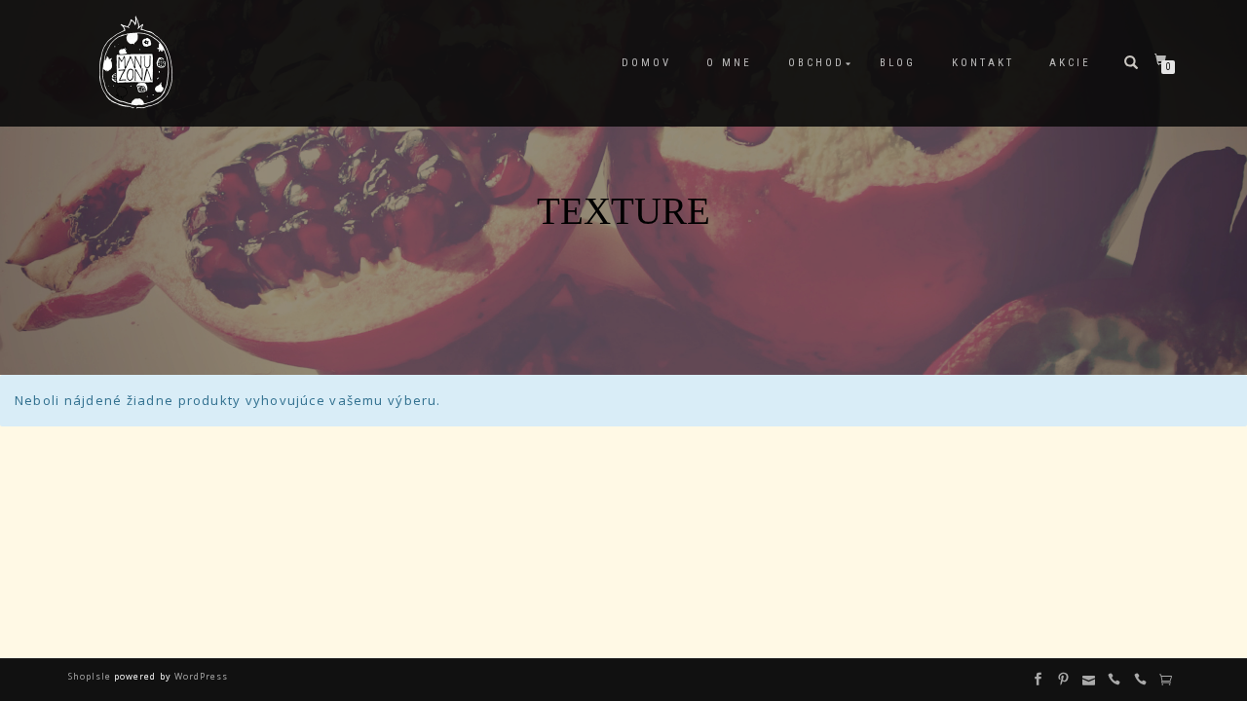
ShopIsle (91, 676)
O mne (729, 62)
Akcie (1070, 62)
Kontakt (983, 62)
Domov (646, 62)
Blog (898, 62)
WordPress (199, 676)
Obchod (816, 62)
